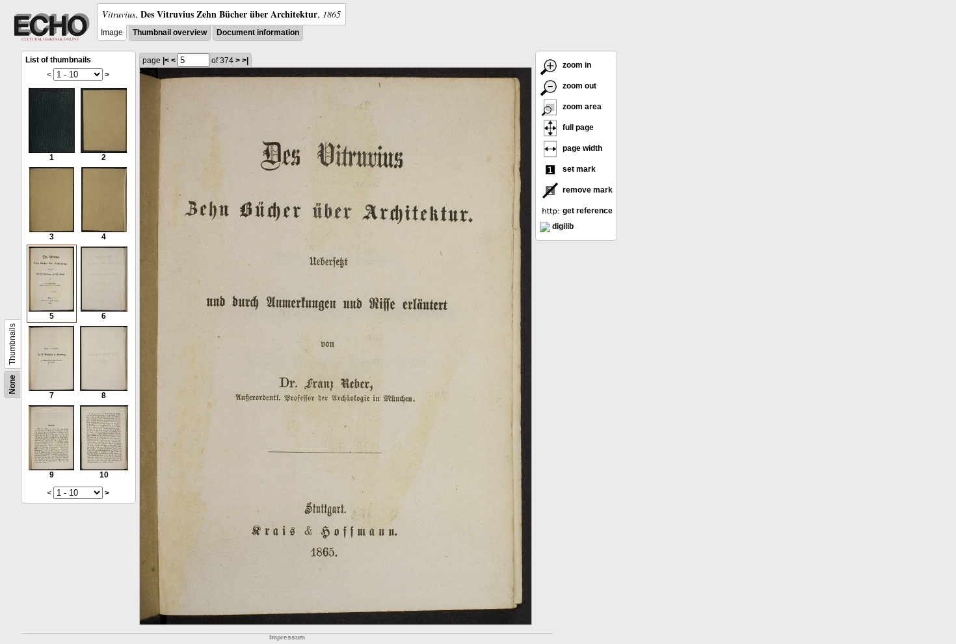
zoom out (578, 85)
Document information (258, 32)
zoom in (576, 65)
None (12, 384)
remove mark (587, 190)
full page (577, 127)
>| (245, 60)
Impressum (287, 637)
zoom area (581, 106)
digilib (562, 226)
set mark (578, 169)
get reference (587, 210)
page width (581, 148)
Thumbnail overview (170, 32)
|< (166, 60)
